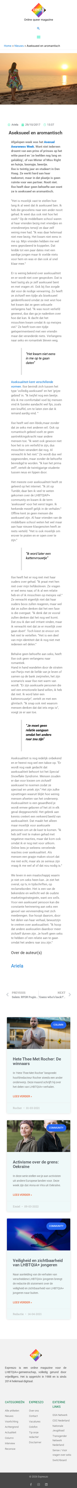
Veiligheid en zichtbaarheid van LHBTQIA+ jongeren (38, 1262)
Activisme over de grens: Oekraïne (36, 1164)
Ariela (17, 966)
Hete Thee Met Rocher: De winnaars (37, 1061)
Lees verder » (22, 1096)
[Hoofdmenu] (38, 37)
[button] (38, 28)
